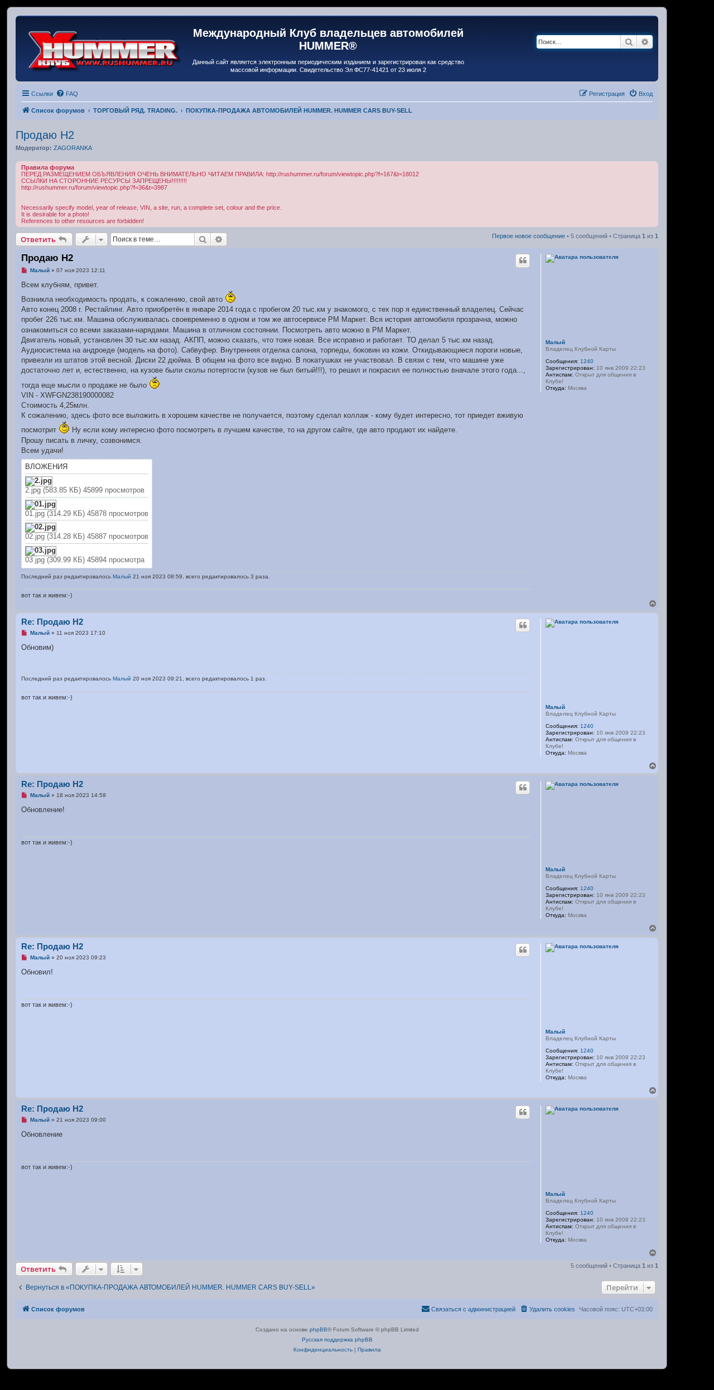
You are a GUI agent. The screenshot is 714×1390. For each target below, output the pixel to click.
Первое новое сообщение (528, 236)
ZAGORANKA (73, 147)
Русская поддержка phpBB (337, 1339)
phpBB (318, 1329)
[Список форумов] (105, 48)
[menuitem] (67, 93)
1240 (587, 361)
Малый (555, 342)
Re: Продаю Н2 (52, 621)
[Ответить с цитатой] (522, 260)
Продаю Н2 (45, 135)
